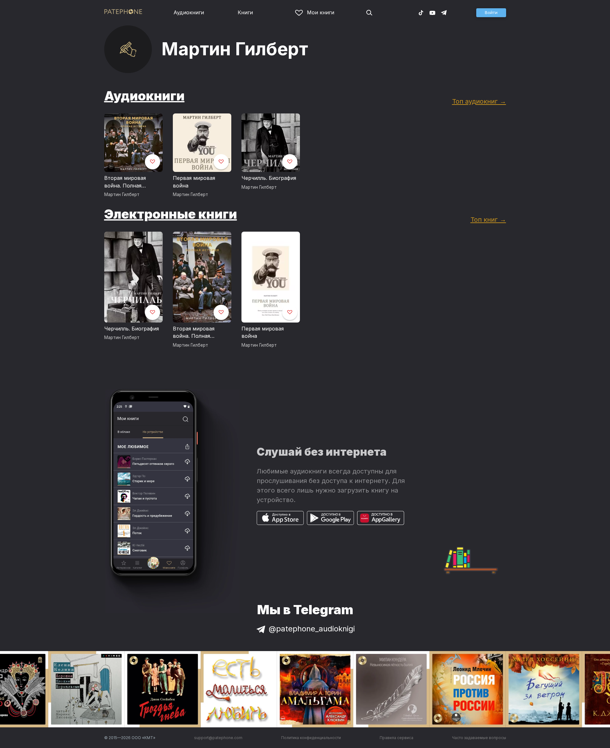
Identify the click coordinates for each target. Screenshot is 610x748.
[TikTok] (421, 12)
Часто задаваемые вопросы (479, 737)
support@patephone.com (218, 737)
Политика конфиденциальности (311, 737)
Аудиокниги (188, 12)
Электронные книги (170, 214)
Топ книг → (488, 219)
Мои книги (320, 12)
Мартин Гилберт (121, 194)
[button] (491, 12)
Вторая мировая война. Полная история (125, 182)
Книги (245, 12)
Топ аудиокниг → (479, 101)
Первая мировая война (194, 182)
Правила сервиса (396, 737)
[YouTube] (432, 12)
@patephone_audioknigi (312, 628)
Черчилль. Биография (268, 178)
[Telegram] (444, 12)
